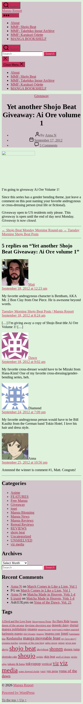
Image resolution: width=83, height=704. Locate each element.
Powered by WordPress (18, 693)
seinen (61, 643)
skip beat (49, 656)
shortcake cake (9, 656)
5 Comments (48, 145)
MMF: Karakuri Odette (27, 35)
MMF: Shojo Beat (23, 27)
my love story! (68, 638)
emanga (32, 629)
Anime (15, 492)
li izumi (16, 598)
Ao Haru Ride (60, 621)
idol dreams (29, 633)
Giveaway (41, 96)
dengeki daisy (60, 625)
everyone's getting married (65, 629)
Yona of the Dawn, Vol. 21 (52, 602)
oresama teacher (10, 643)
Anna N (50, 135)
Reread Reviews (22, 524)
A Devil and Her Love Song (16, 621)
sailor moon (51, 643)
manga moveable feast (41, 638)
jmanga (40, 634)
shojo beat (18, 532)
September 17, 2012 (48, 140)
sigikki (39, 656)
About (15, 23)
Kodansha (14, 638)
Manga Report (12, 11)
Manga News (20, 516)
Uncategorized (21, 536)
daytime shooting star (38, 625)
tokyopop (33, 663)
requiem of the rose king (31, 643)
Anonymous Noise (41, 621)
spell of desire (63, 657)
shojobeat (42, 649)
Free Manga (19, 500)
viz (56, 663)
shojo (5, 649)
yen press (52, 671)
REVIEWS (19, 528)
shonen (56, 648)
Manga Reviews (22, 520)
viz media (17, 544)
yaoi (43, 671)
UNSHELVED (21, 540)
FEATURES (20, 496)
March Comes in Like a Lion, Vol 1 (52, 586)
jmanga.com (52, 633)
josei (14, 508)
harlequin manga (12, 633)
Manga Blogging (22, 512)
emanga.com (44, 629)
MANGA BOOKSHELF (28, 39)
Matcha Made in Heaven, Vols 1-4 (51, 594)
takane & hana (16, 664)
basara (74, 621)
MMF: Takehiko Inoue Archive (32, 31)
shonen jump (72, 649)
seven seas (71, 643)
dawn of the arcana (13, 625)
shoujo (26, 655)
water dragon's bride (29, 671)
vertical (47, 664)
